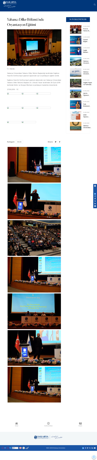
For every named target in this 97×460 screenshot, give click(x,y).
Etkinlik (12, 69)
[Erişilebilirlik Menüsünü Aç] (94, 457)
